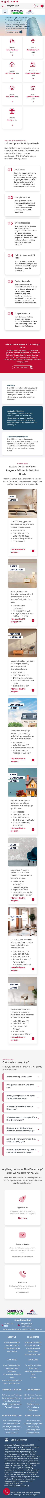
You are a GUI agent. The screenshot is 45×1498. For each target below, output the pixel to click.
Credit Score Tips (12, 1433)
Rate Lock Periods (33, 1433)
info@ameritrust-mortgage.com (22, 1257)
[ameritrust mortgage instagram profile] (2, 1)
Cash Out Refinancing (11, 1401)
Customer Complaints (33, 1371)
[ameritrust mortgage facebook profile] (8, 1)
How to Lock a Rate (33, 1421)
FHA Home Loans (33, 1404)
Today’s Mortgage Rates (33, 1424)
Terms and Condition (33, 1365)
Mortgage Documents (33, 1345)
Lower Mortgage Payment (12, 1398)
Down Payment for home (12, 1427)
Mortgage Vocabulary (33, 1342)
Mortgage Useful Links (33, 1354)
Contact (33, 1377)
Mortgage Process (33, 1348)
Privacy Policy (33, 1351)
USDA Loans (33, 1410)
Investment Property (11, 1430)
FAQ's (33, 1374)
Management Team (12, 1342)
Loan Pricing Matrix (33, 1430)
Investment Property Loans (12, 1380)
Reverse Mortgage (12, 1407)
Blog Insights (12, 1351)
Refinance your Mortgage (12, 1395)
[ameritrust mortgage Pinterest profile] (17, 1)
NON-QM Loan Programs (33, 1395)
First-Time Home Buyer (11, 1421)
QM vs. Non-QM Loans (12, 1383)
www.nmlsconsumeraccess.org (16, 1486)
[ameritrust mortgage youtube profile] (5, 1)
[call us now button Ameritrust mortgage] (6, 1491)
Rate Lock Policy (33, 1427)
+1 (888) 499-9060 (22, 1292)
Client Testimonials (12, 1345)
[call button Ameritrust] (6, 1491)
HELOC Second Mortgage (11, 1404)
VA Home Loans (33, 1407)
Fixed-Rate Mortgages (11, 1365)
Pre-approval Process (12, 1424)
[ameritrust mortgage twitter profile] (14, 1)
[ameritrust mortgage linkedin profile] (11, 1)
